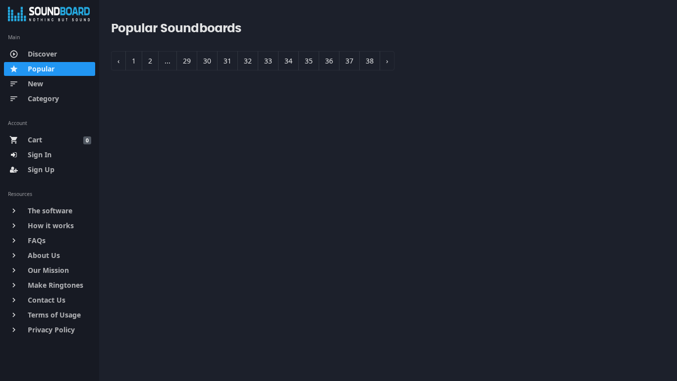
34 (288, 60)
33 (268, 60)
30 (207, 60)
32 (248, 60)
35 (309, 60)
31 (227, 60)
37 (349, 60)
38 (370, 60)
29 (187, 60)
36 (329, 60)
